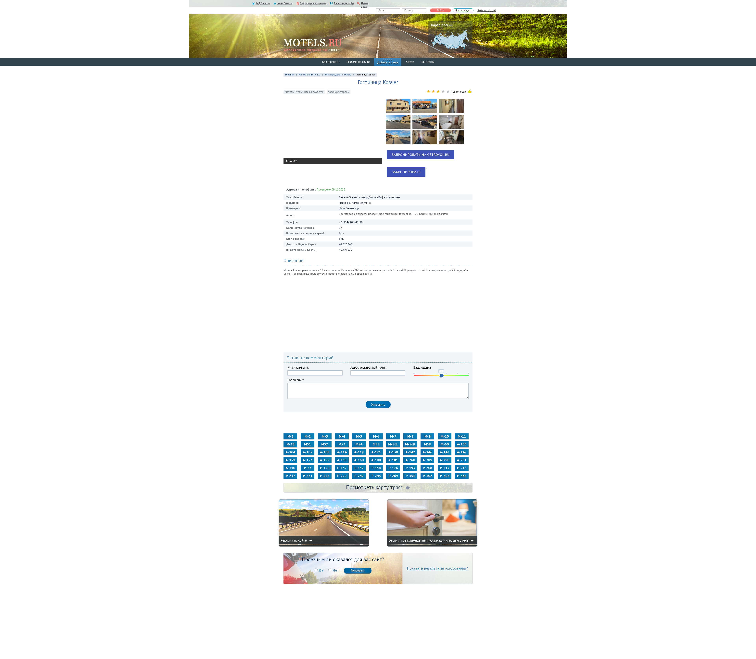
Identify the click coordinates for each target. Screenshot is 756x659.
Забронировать (406, 172)
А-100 (461, 444)
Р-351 (410, 475)
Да (321, 570)
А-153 (307, 460)
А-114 (341, 452)
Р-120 (324, 468)
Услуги (410, 62)
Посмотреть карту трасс (374, 487)
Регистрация (463, 10)
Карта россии (441, 25)
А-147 (444, 452)
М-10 (445, 436)
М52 (324, 444)
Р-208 (427, 468)
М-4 (342, 436)
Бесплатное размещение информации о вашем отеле (429, 540)
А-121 (376, 452)
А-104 (290, 452)
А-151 (290, 460)
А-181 (393, 460)
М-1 (290, 436)
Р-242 (359, 475)
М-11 (462, 436)
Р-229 (341, 475)
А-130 (393, 452)
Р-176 (393, 468)
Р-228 (324, 475)
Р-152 (359, 468)
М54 (359, 444)
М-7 (393, 436)
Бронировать (330, 62)
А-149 (461, 452)
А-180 (376, 460)
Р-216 (461, 468)
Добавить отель (387, 62)
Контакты (428, 62)
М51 (307, 444)
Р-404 (444, 475)
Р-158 (376, 468)
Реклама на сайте (358, 62)
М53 (341, 444)
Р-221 (307, 475)
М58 (427, 444)
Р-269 (393, 475)
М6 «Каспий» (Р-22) (309, 74)
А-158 (341, 460)
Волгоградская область (338, 74)
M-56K (410, 444)
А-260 (410, 460)
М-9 (427, 436)
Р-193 (410, 468)
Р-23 (307, 468)
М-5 (359, 436)
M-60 (445, 444)
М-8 (410, 436)
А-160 (359, 460)
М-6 (376, 436)
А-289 (427, 460)
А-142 (410, 452)
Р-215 (444, 468)
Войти (440, 10)
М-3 (325, 436)
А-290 (444, 460)
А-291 (461, 460)
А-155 (324, 460)
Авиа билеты (284, 3)
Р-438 (461, 475)
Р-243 (376, 475)
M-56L (393, 444)
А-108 (324, 452)
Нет (336, 570)
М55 (376, 444)
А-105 (307, 452)
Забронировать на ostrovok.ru (420, 154)
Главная (289, 74)
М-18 (290, 444)
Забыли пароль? (486, 10)
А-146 (427, 452)
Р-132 (341, 468)
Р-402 (427, 475)
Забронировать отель (313, 3)
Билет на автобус (344, 3)
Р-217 (290, 475)
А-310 (290, 468)
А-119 (359, 452)
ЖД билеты (263, 3)
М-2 (308, 436)
